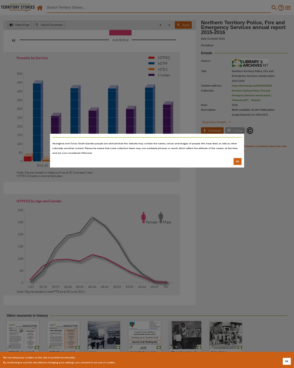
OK (237, 161)
